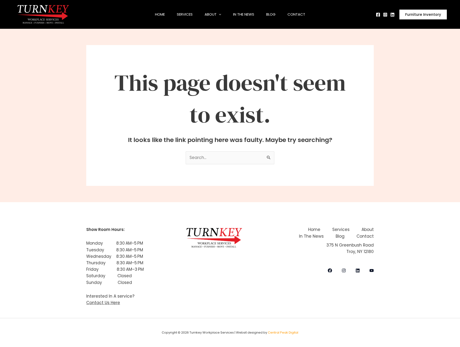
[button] (219, 14)
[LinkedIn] (358, 270)
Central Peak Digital (283, 332)
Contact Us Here (103, 303)
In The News (243, 14)
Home (160, 14)
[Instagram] (385, 14)
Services (185, 14)
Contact (296, 14)
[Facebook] (378, 14)
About (211, 14)
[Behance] (392, 14)
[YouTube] (371, 270)
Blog (271, 14)
